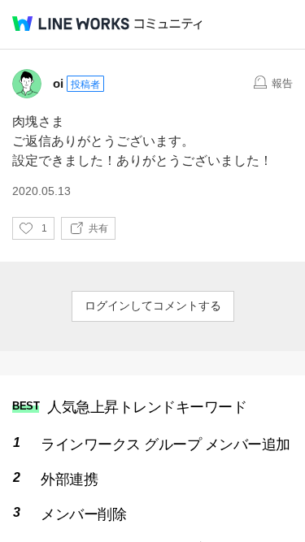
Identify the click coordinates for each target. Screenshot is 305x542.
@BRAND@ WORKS (70, 23)
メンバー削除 (83, 514)
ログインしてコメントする (153, 305)
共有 (98, 228)
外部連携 (69, 479)
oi (58, 83)
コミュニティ (168, 24)
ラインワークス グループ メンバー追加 (165, 444)
